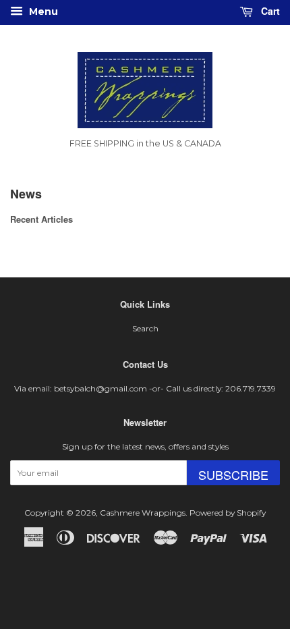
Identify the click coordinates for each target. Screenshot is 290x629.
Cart (269, 11)
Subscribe (233, 474)
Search (145, 328)
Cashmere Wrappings (142, 513)
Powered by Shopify (228, 513)
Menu (42, 11)
